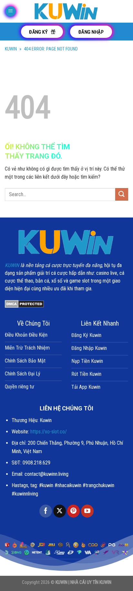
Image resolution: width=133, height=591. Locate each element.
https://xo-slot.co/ (48, 432)
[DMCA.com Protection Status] (24, 303)
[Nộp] (121, 194)
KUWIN (11, 48)
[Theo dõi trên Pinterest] (73, 511)
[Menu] (10, 11)
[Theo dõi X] (59, 511)
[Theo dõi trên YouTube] (87, 511)
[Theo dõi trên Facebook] (45, 511)
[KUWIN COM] (66, 11)
